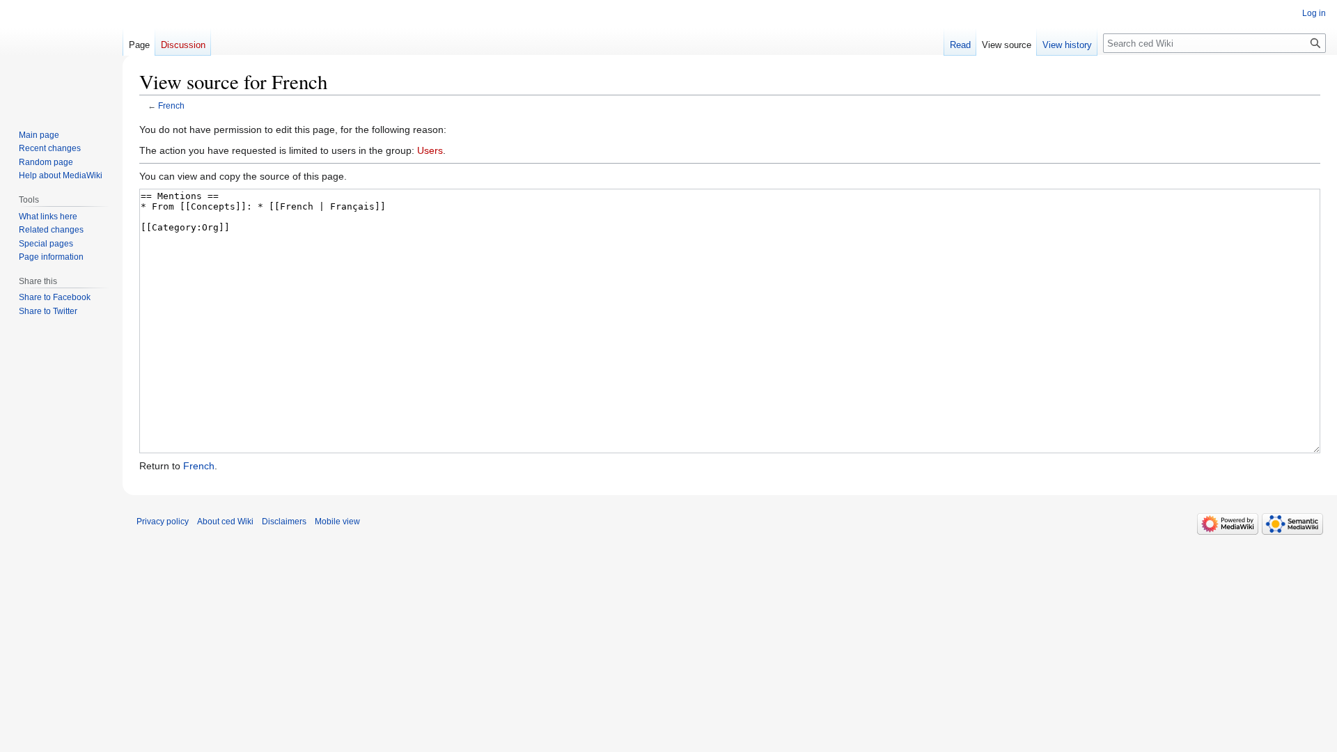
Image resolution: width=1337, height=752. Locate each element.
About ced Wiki (225, 521)
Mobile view (337, 521)
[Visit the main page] (61, 55)
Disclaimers (284, 521)
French (171, 105)
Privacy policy (162, 521)
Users (430, 150)
